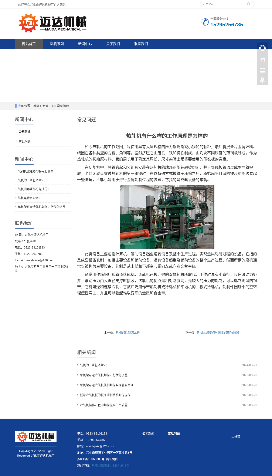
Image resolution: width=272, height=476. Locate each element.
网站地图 (112, 459)
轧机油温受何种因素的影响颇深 (218, 332)
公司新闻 (25, 131)
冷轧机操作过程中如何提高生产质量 (104, 405)
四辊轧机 (105, 465)
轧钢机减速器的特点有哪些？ (37, 171)
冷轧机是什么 (120, 465)
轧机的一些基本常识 (93, 365)
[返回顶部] (262, 81)
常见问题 (63, 106)
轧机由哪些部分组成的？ (34, 189)
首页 (36, 106)
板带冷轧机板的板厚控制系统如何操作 (105, 395)
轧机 (95, 465)
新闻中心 (85, 44)
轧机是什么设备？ (30, 198)
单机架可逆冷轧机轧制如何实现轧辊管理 (106, 385)
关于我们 (113, 44)
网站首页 (29, 44)
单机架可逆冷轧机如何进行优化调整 (104, 375)
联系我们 (141, 44)
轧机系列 (57, 44)
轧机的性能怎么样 (128, 332)
